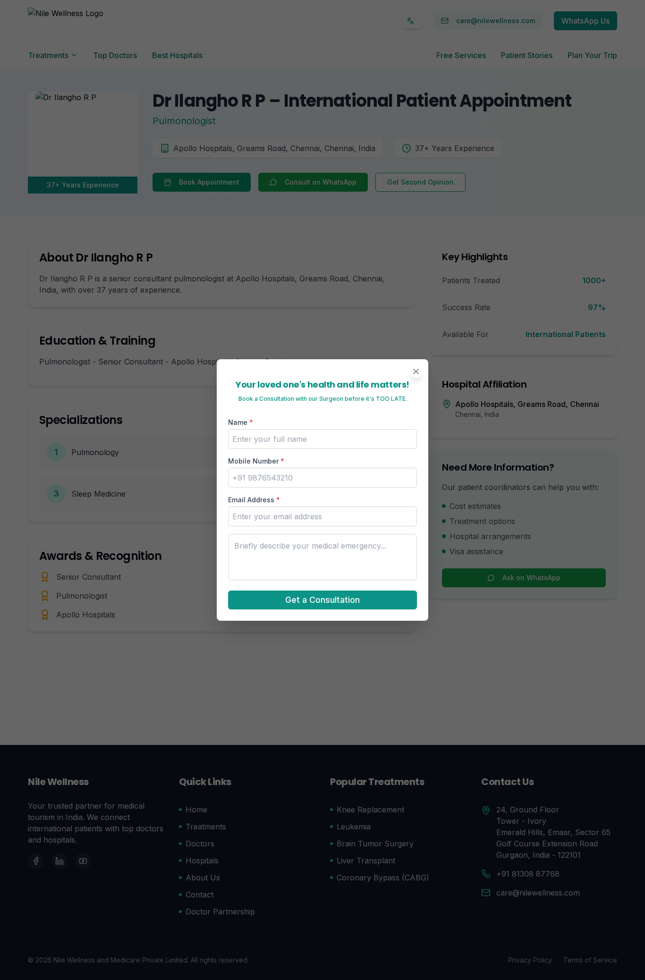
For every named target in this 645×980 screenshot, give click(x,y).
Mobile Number (256, 461)
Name (240, 422)
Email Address (254, 500)
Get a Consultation (322, 600)
